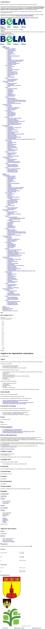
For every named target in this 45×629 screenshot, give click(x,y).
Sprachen (2, 30)
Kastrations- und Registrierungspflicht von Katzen (17, 101)
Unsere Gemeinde (8, 65)
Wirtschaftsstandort (11, 132)
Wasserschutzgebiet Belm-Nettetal (14, 162)
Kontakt (4, 521)
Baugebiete (10, 130)
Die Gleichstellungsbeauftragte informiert (17, 218)
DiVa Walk (10, 106)
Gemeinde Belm (3, 533)
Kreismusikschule (11, 84)
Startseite (4, 306)
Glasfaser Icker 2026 (11, 150)
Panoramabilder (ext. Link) (12, 72)
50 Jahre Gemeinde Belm (12, 71)
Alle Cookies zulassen (34, 17)
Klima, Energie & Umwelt (8, 157)
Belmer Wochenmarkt (12, 114)
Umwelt (6, 167)
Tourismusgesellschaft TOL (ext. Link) (15, 123)
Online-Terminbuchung (12, 50)
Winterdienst (10, 148)
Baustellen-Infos (11, 128)
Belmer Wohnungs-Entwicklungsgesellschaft (16, 133)
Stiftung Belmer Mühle (12, 64)
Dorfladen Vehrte (11, 145)
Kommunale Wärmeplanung (13, 166)
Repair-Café (10, 92)
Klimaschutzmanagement (12, 159)
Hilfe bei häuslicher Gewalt (15, 219)
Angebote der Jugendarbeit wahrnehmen (10, 310)
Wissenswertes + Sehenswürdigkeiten (14, 118)
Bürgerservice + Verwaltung (10, 48)
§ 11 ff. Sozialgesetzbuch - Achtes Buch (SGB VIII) (12, 430)
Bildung (6, 82)
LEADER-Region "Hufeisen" (13, 122)
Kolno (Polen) (5, 627)
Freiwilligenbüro (11, 90)
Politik (6, 78)
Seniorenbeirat (10, 91)
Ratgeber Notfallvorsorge (12, 99)
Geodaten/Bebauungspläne (12, 129)
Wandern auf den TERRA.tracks (14, 107)
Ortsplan (9, 75)
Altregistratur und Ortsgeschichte (14, 63)
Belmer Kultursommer (12, 112)
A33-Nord (9, 154)
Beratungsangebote (11, 95)
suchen (2, 350)
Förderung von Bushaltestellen (13, 156)
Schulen (9, 86)
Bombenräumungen (11, 102)
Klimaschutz (7, 158)
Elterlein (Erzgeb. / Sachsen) (19, 627)
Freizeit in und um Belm (12, 119)
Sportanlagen (10, 143)
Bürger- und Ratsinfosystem (13, 79)
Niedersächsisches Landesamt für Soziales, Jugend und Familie (14, 403)
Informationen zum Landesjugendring (7, 448)
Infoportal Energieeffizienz (12, 164)
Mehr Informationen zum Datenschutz (7, 33)
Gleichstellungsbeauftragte (12, 88)
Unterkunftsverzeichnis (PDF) (13, 120)
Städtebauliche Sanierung (12, 135)
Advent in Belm (10, 115)
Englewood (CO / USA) (36, 627)
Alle (3, 348)
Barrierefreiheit (5, 520)
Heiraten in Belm (11, 74)
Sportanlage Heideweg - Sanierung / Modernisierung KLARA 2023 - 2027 (21, 139)
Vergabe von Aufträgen (12, 134)
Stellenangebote (10, 51)
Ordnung (6, 96)
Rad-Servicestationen (11, 109)
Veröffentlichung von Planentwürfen (14, 127)
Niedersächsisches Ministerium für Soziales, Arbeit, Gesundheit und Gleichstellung (18, 402)
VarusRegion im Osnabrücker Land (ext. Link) (16, 121)
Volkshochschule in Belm (12, 83)
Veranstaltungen (8, 110)
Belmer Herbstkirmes (11, 113)
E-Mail (5, 503)
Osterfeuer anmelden (11, 98)
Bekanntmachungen (11, 49)
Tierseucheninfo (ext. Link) (13, 170)
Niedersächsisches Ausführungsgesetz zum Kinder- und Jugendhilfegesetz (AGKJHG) (19, 431)
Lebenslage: (2, 318)
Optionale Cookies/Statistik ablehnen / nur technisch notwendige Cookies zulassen (15, 17)
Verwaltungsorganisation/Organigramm (15, 61)
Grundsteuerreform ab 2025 (13, 149)
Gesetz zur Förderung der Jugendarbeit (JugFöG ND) (13, 432)
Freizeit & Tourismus (7, 104)
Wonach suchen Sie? (4, 29)
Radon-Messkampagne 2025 (13, 171)
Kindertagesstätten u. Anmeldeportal (14, 85)
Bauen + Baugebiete (9, 126)
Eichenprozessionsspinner (12, 169)
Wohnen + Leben (8, 140)
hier (31, 546)
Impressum (5, 522)
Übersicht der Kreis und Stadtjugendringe (10, 401)
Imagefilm (9, 67)
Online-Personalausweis (12, 62)
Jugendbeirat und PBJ (12, 94)
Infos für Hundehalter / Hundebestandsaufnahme (16, 100)
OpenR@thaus (10, 52)
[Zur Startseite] (13, 27)
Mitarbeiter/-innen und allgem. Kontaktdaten (16, 60)
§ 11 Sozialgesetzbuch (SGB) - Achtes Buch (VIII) (12, 429)
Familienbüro (10, 89)
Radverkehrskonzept (11, 153)
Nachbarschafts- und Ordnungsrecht (14, 103)
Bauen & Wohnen (6, 125)
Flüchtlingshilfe (10, 93)
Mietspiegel (10, 141)
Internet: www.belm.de (9, 541)
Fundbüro (9, 57)
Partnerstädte (10, 70)
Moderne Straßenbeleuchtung (13, 165)
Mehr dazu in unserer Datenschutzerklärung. (24, 15)
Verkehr (6, 151)
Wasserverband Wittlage (12, 144)
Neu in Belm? (10, 68)
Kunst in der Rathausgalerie (13, 73)
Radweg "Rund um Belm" (12, 108)
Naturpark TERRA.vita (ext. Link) (14, 124)
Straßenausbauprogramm (12, 152)
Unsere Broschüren (11, 76)
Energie (6, 163)
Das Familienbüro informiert (15, 221)
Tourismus (7, 117)
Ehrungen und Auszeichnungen (13, 69)
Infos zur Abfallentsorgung (12, 147)
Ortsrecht (9, 54)
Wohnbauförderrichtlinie (12, 138)
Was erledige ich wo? (11, 53)
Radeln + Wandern (8, 105)
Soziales (6, 87)
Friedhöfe (9, 56)
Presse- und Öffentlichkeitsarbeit (14, 55)
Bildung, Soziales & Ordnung (8, 81)
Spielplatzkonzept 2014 (12, 142)
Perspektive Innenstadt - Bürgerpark (14, 137)
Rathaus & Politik (6, 47)
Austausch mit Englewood (15, 199)
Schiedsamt (10, 59)
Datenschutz (5, 519)
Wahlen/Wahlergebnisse (12, 80)
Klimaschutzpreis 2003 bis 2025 (13, 161)
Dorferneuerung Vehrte (12, 146)
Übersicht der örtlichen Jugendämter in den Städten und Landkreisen (15, 400)
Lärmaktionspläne (11, 160)
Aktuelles (4, 46)
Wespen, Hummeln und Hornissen (14, 168)
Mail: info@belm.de (8, 540)
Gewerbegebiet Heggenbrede (13, 131)
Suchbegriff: (2, 317)
